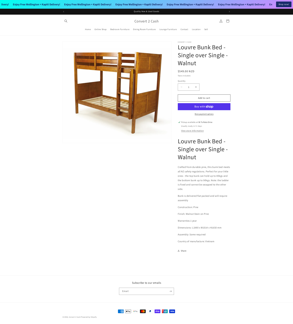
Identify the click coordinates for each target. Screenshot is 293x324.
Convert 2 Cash (75, 317)
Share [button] (183, 250)
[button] (66, 21)
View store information (192, 130)
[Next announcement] (229, 11)
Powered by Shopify (89, 317)
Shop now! (284, 4)
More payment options (204, 114)
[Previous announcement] (63, 11)
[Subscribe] (170, 291)
